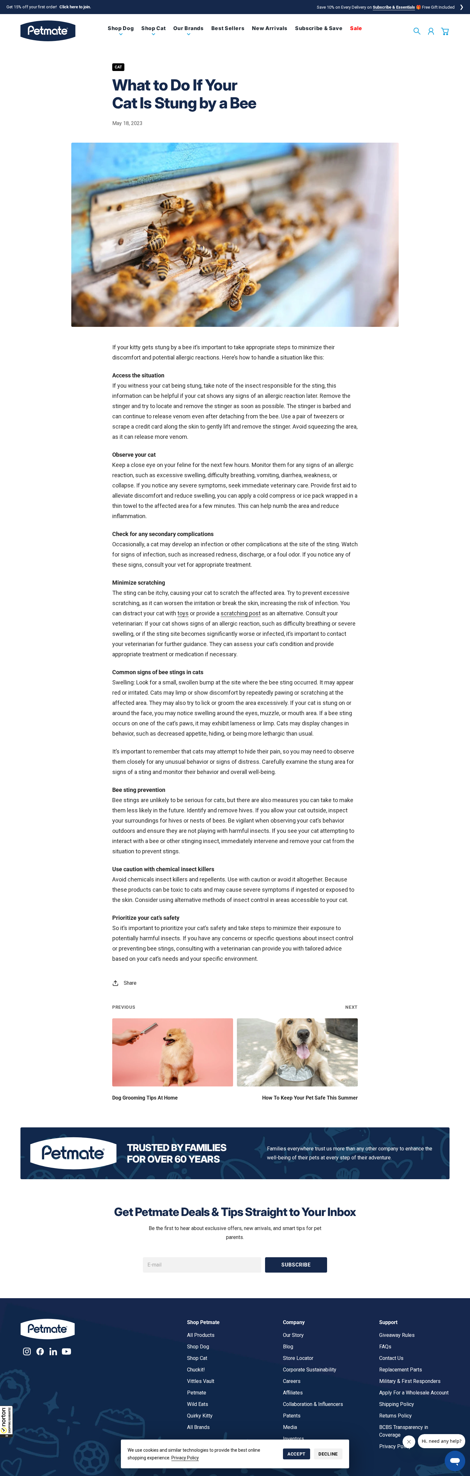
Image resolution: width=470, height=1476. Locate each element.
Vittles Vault (200, 1381)
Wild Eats (197, 1404)
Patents (292, 1416)
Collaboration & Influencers (313, 1404)
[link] (121, 33)
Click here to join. (75, 6)
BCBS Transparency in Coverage (403, 1431)
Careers (292, 1381)
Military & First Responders (410, 1381)
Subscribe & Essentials (394, 7)
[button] (6, 1422)
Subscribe (296, 1265)
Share (130, 983)
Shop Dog (198, 1347)
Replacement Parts (400, 1370)
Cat (118, 67)
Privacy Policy (185, 1457)
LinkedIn (53, 1351)
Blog (288, 1347)
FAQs (385, 1347)
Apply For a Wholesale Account (414, 1393)
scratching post (241, 613)
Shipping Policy (396, 1404)
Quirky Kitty (200, 1416)
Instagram (27, 1351)
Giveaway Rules (397, 1335)
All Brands (198, 1427)
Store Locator (298, 1358)
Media (290, 1427)
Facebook (40, 1351)
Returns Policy (395, 1416)
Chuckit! (196, 1370)
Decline (328, 1453)
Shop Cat (197, 1358)
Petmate (196, 1393)
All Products (201, 1335)
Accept (296, 1453)
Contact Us (391, 1358)
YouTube (66, 1351)
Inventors (293, 1439)
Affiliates (293, 1393)
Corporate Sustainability (309, 1370)
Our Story (293, 1335)
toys (183, 613)
